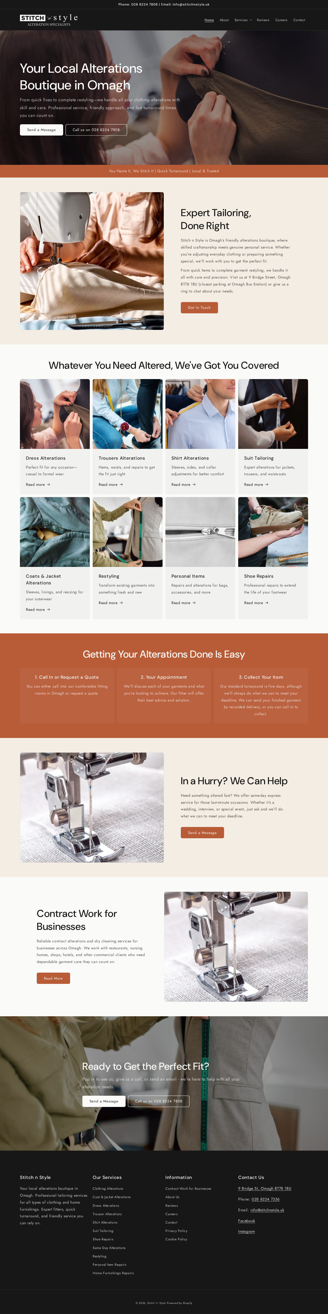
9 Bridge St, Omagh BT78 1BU (264, 1188)
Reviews (171, 1205)
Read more (35, 484)
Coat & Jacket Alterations (112, 1197)
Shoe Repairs (103, 1239)
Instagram (246, 1231)
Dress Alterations (106, 1205)
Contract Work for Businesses (188, 1188)
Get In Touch (199, 307)
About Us (172, 1197)
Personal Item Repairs (110, 1264)
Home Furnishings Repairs (113, 1273)
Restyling (99, 1256)
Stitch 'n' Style (156, 1303)
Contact (171, 1222)
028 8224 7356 (266, 1199)
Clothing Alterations (108, 1188)
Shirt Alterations (105, 1222)
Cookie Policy (176, 1239)
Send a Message (41, 129)
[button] (243, 20)
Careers (171, 1214)
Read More (53, 978)
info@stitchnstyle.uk (267, 1210)
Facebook (246, 1221)
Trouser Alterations (107, 1214)
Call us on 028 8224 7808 (96, 129)
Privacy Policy (176, 1230)
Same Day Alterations (109, 1247)
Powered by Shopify (179, 1303)
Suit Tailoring (103, 1230)
